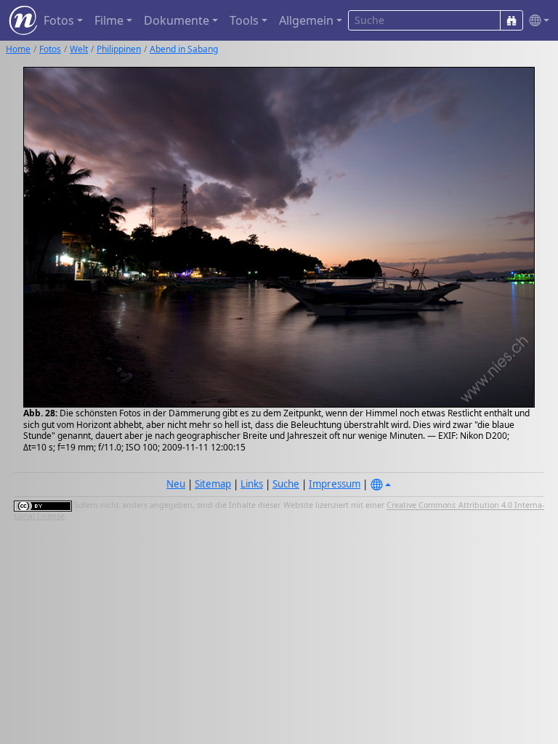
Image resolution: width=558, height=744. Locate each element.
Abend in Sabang (184, 49)
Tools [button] (244, 20)
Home (18, 49)
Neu (175, 483)
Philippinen (119, 49)
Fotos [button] (59, 20)
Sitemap (213, 483)
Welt (79, 49)
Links (251, 483)
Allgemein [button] (306, 20)
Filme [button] (109, 20)
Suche (285, 483)
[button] (536, 20)
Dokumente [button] (176, 20)
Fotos (50, 49)
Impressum (334, 483)
